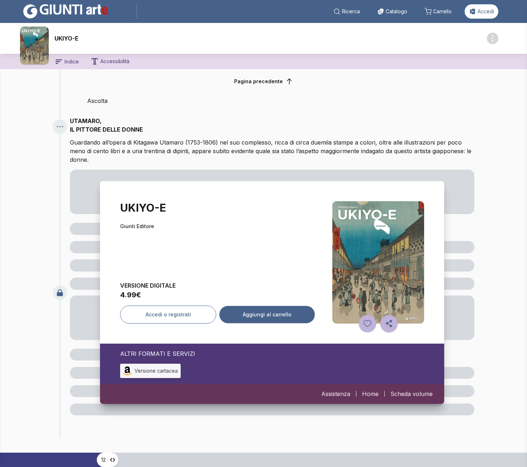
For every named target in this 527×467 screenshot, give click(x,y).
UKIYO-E (66, 38)
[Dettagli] (492, 38)
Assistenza (335, 393)
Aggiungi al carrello (267, 314)
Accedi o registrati (168, 314)
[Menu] (60, 126)
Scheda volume (411, 393)
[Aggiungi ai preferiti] (367, 323)
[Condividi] (389, 323)
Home (370, 393)
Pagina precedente (258, 81)
